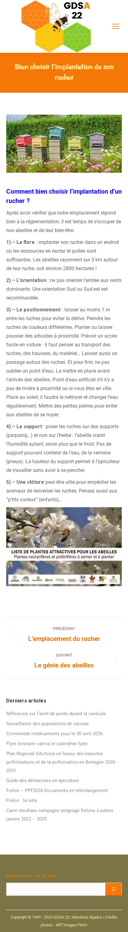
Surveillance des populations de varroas (47, 723)
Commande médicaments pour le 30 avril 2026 (54, 733)
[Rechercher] (113, 889)
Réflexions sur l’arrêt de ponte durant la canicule (56, 713)
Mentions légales (87, 917)
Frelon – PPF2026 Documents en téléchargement (57, 790)
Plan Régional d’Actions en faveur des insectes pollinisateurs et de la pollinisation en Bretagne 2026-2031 (61, 762)
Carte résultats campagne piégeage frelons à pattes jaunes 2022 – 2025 (59, 815)
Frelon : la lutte (21, 800)
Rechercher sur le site (31, 876)
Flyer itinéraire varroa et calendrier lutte (47, 743)
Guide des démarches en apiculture (42, 780)
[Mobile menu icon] (115, 26)
